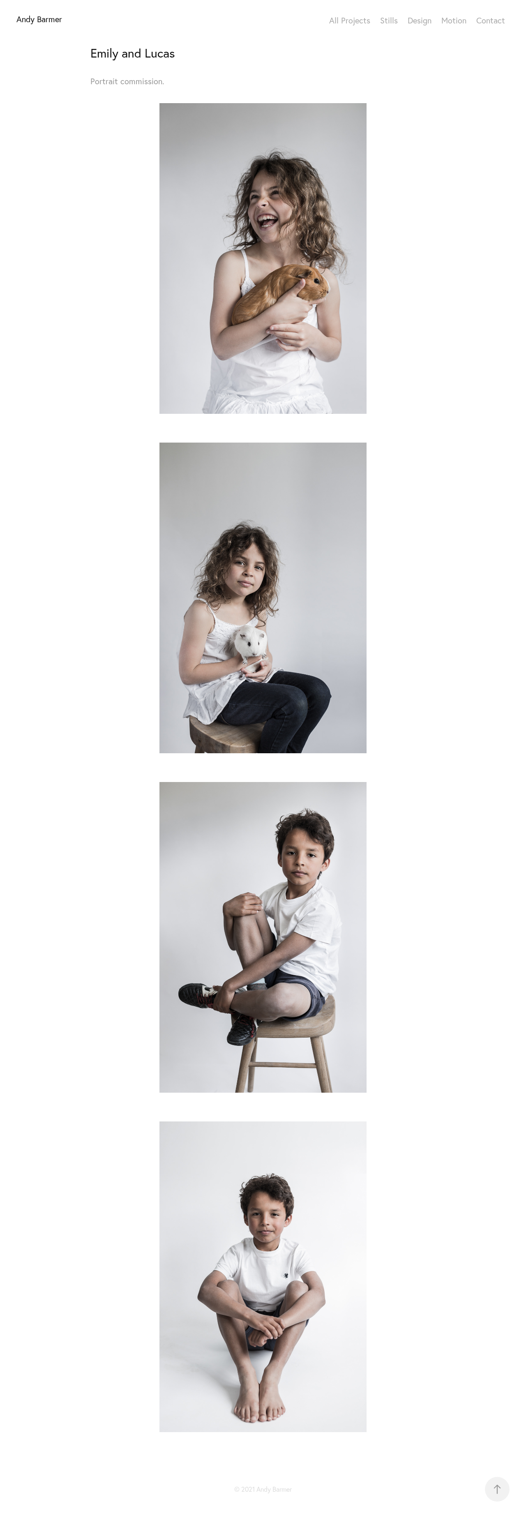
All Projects (349, 20)
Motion (453, 20)
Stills (389, 20)
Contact (490, 20)
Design (419, 20)
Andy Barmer (39, 19)
